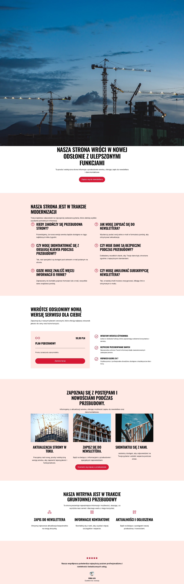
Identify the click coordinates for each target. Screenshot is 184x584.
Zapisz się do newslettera (92, 179)
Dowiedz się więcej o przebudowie (92, 467)
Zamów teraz (60, 361)
